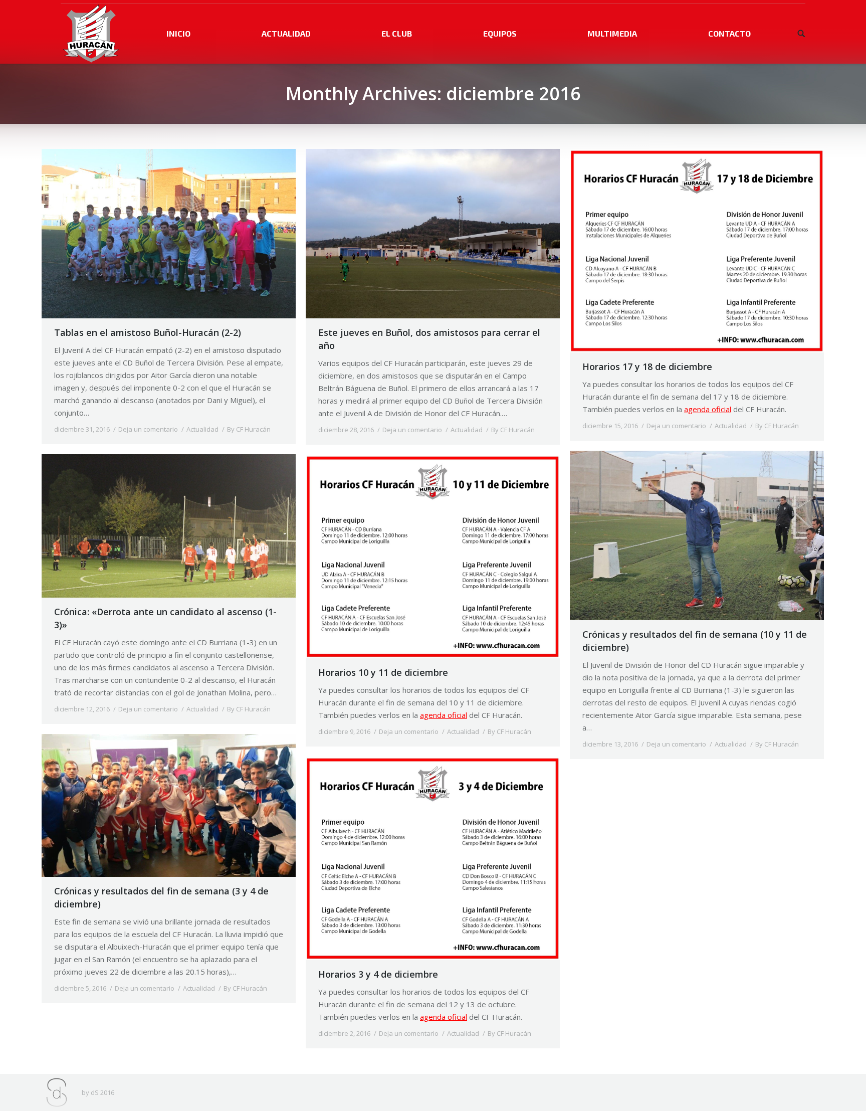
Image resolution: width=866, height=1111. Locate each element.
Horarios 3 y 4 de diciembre (378, 974)
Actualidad (202, 429)
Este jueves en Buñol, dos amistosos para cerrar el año (429, 338)
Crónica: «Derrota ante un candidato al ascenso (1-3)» (165, 618)
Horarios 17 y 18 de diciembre (647, 366)
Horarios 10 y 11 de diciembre (383, 672)
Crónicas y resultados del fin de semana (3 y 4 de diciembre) (161, 897)
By (249, 429)
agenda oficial (707, 409)
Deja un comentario (148, 429)
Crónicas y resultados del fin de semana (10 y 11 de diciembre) (694, 640)
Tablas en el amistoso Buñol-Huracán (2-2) (147, 332)
